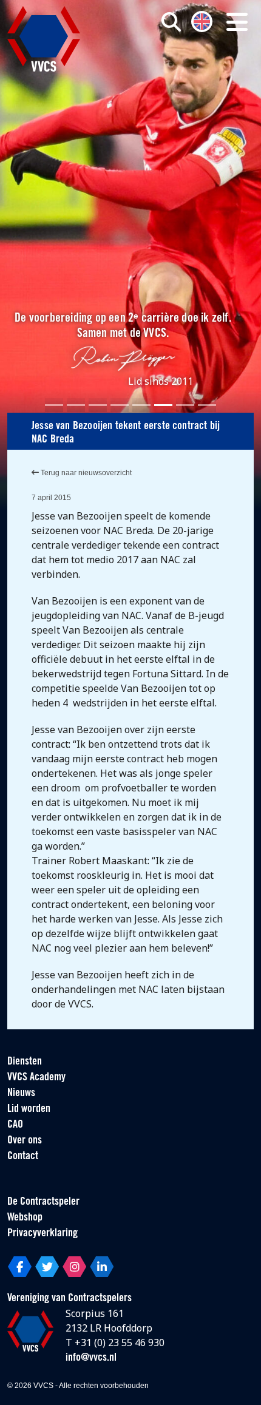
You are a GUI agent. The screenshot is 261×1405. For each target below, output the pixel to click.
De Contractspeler (43, 1202)
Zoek (183, 71)
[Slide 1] (54, 405)
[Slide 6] (163, 405)
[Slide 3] (98, 405)
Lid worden (28, 1109)
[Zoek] (171, 22)
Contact (22, 1156)
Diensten (24, 1062)
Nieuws (21, 1093)
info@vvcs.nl (91, 1358)
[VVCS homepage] (43, 39)
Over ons (24, 1141)
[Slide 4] (119, 405)
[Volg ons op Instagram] (74, 1266)
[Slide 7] (185, 405)
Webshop (24, 1218)
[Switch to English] (202, 20)
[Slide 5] (141, 405)
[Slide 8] (207, 405)
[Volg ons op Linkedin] (102, 1266)
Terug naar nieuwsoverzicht (85, 473)
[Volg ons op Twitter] (47, 1266)
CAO (15, 1125)
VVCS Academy (36, 1077)
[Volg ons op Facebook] (20, 1266)
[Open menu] (237, 22)
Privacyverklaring (42, 1233)
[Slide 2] (76, 405)
